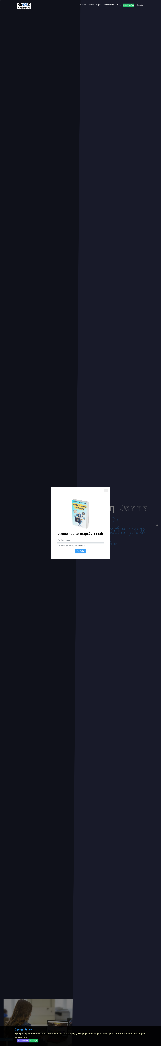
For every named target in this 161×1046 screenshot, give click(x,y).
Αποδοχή (33, 1041)
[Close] (106, 491)
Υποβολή (80, 551)
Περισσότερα (23, 1041)
